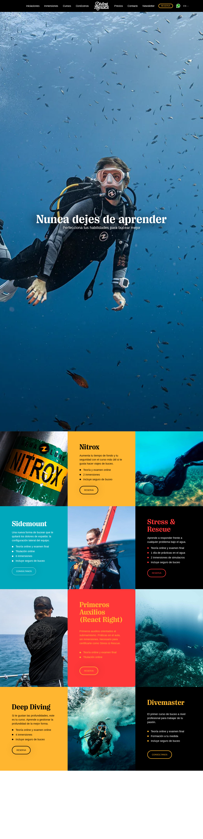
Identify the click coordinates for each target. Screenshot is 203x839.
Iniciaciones (32, 5)
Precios (118, 5)
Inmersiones (51, 5)
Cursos (67, 5)
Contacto (133, 5)
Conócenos (82, 5)
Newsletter (149, 5)
